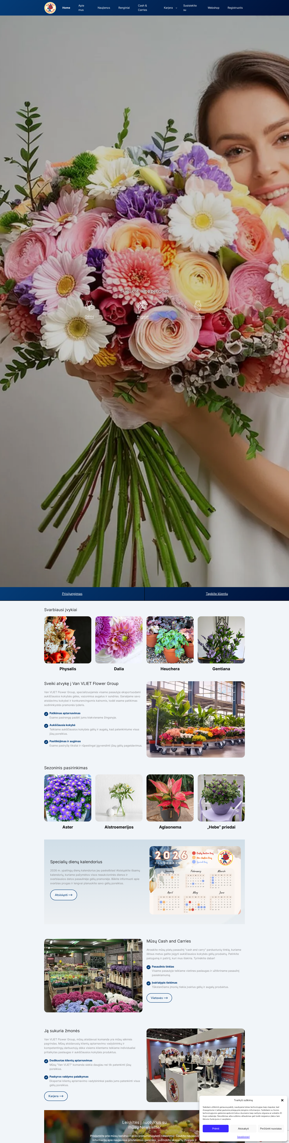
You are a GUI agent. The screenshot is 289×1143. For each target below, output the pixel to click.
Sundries (198, 317)
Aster (67, 827)
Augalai (143, 317)
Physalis (68, 669)
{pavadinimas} (243, 1136)
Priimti (215, 1128)
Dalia (119, 669)
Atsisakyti (243, 1128)
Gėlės (89, 317)
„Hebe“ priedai (221, 827)
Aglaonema (170, 827)
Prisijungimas (72, 593)
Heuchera (170, 669)
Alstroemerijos (119, 827)
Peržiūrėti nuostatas (271, 1128)
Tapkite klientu (217, 593)
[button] (282, 1100)
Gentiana (221, 669)
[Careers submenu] (176, 8)
